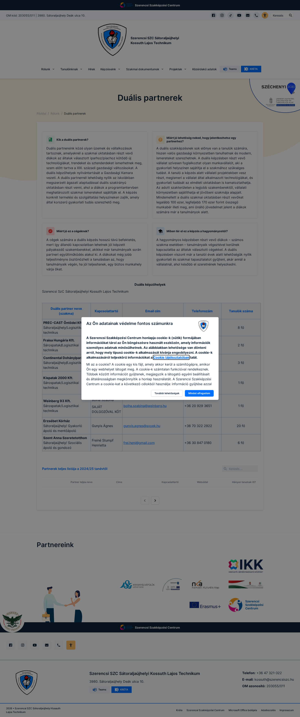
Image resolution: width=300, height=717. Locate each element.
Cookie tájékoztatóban (171, 357)
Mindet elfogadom (199, 393)
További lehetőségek (166, 393)
